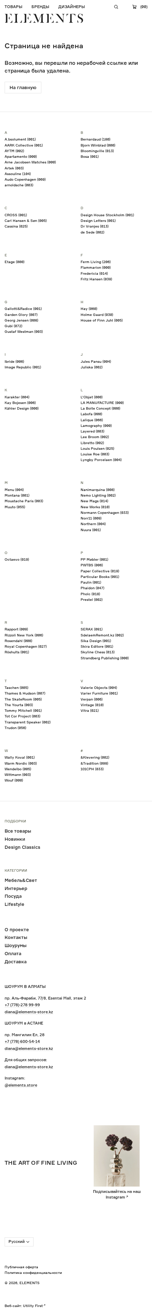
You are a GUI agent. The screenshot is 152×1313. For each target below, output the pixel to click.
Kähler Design (22, 408)
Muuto (15, 507)
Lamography (96, 425)
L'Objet (92, 397)
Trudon (15, 728)
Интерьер (16, 888)
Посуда (13, 896)
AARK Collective (24, 145)
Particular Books (100, 576)
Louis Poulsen (97, 448)
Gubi (13, 326)
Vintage (92, 705)
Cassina (16, 226)
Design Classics (22, 847)
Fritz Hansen (96, 279)
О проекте (17, 929)
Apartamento (21, 156)
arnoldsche (19, 185)
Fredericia (94, 273)
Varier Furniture (99, 693)
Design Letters (98, 220)
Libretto (92, 443)
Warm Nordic (21, 763)
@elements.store (21, 1085)
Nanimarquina (98, 489)
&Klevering (95, 757)
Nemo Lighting (98, 495)
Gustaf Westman (24, 331)
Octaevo (17, 559)
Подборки (15, 821)
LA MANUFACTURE (102, 402)
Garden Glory (21, 314)
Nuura (91, 530)
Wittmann (18, 774)
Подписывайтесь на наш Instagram (117, 1194)
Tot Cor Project (22, 716)
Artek (14, 168)
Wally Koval (20, 757)
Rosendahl (18, 641)
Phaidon (92, 588)
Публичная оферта (21, 1267)
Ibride (14, 361)
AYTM (14, 151)
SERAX (92, 629)
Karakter (17, 397)
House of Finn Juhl (102, 320)
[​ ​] (116, 7)
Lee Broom (95, 437)
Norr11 (91, 518)
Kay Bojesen (20, 402)
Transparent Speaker (28, 722)
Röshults (17, 652)
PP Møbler (94, 559)
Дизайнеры (71, 6)
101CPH (92, 769)
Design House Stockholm (107, 215)
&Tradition (94, 763)
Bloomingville (97, 151)
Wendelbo (18, 769)
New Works (95, 507)
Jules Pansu (96, 361)
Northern (93, 524)
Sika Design (96, 641)
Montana (17, 495)
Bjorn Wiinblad (98, 145)
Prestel (92, 599)
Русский (16, 1241)
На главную (23, 87)
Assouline (18, 174)
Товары (13, 6)
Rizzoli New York (24, 635)
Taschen (16, 687)
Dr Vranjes (95, 226)
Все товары (18, 831)
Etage (14, 262)
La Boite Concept (100, 408)
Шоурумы (16, 945)
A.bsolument (20, 139)
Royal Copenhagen (26, 646)
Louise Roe (95, 454)
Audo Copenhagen (25, 179)
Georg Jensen (21, 320)
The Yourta (19, 705)
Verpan (92, 699)
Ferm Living (96, 262)
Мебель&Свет (21, 880)
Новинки (15, 839)
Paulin (91, 582)
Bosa (90, 156)
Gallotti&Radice (23, 308)
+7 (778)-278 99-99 (22, 1004)
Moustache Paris (24, 501)
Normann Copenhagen (105, 512)
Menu (14, 489)
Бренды (40, 6)
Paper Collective (100, 571)
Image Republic (23, 367)
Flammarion (96, 267)
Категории (16, 870)
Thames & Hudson (25, 693)
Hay (89, 308)
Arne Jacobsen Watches (30, 162)
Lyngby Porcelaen (101, 460)
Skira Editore (97, 646)
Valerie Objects (99, 687)
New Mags (94, 501)
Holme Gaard (97, 314)
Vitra (90, 710)
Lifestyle (14, 904)
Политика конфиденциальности (33, 1272)
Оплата (13, 953)
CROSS (16, 215)
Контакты (16, 937)
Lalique (92, 420)
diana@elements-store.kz (29, 1011)
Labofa (91, 414)
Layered (92, 431)
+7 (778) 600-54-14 (22, 1041)
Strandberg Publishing (105, 658)
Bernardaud (95, 139)
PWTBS (92, 565)
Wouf (14, 780)
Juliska (92, 367)
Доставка (16, 961)
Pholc (90, 594)
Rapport (16, 629)
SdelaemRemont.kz (102, 635)
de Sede (92, 232)
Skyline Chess (98, 652)
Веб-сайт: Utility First (24, 1305)
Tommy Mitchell (23, 710)
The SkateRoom (23, 699)
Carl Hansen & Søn (26, 220)
